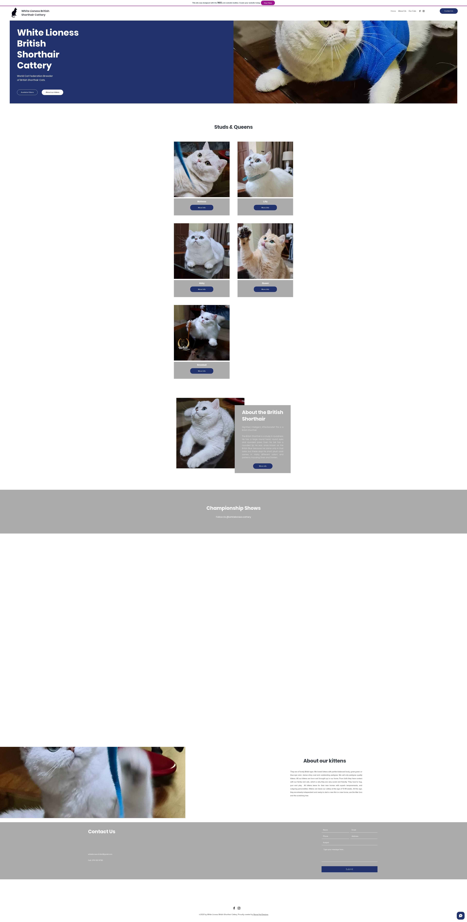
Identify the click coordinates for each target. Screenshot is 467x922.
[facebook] (420, 11)
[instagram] (423, 11)
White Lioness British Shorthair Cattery (35, 13)
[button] (27, 92)
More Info (202, 208)
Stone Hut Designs (260, 914)
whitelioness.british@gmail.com (100, 854)
